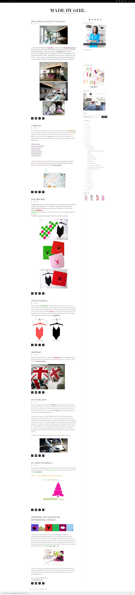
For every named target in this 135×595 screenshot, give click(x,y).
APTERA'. (57, 410)
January (89, 187)
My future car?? (38, 400)
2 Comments (36, 354)
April (88, 181)
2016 (87, 125)
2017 (87, 123)
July (88, 175)
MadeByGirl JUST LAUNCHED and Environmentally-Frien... (95, 168)
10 (40, 589)
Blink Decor (51, 47)
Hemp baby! (36, 352)
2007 (87, 144)
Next (43, 589)
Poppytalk (56, 357)
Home (5, 1)
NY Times (60, 51)
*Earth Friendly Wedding (37, 146)
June (88, 177)
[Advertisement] (93, 211)
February (89, 185)
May (88, 179)
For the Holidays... (39, 301)
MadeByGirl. (39, 210)
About (9, 1)
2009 (87, 140)
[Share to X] (36, 118)
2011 (87, 136)
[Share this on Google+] (39, 118)
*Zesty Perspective (36, 155)
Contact (14, 1)
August (89, 173)
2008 (87, 142)
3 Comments (36, 128)
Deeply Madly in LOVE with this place (48, 21)
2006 (87, 189)
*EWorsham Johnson (36, 153)
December (89, 146)
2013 (87, 132)
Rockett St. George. (41, 361)
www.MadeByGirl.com (36, 579)
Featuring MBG (38, 199)
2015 (87, 127)
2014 (87, 129)
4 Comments (36, 522)
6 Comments (36, 23)
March (89, 183)
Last (46, 589)
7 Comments (36, 201)
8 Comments (36, 465)
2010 (87, 138)
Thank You (36, 126)
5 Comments (36, 303)
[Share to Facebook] (32, 118)
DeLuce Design (57, 165)
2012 (87, 134)
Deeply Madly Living (69, 47)
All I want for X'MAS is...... (42, 463)
